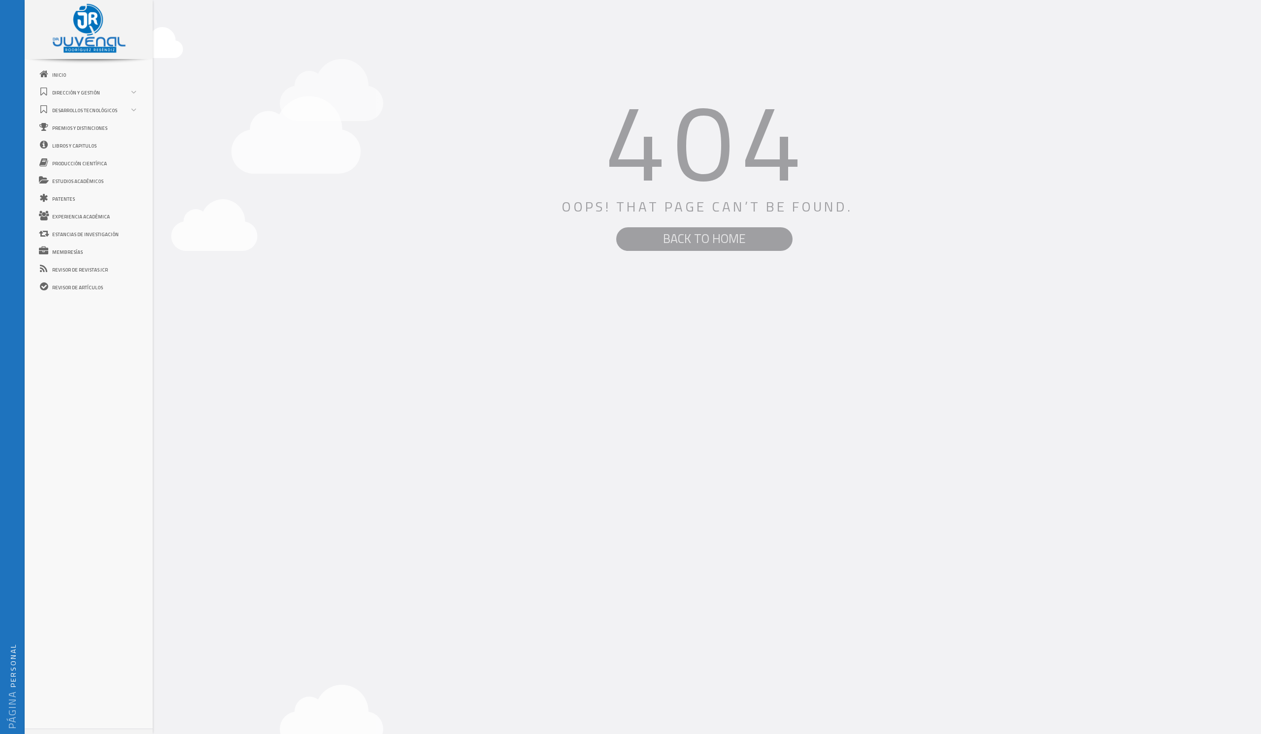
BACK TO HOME (704, 238)
